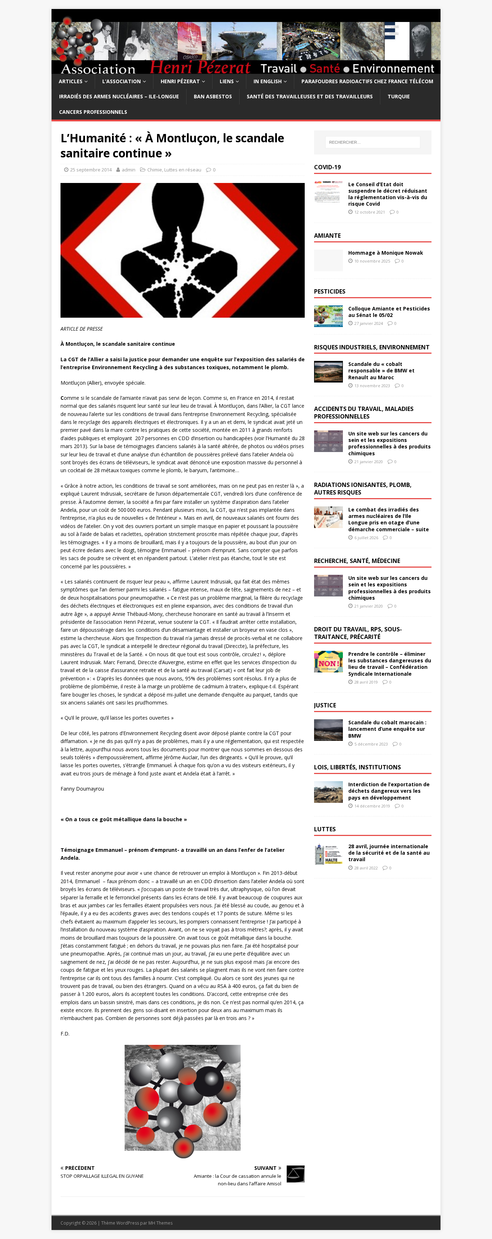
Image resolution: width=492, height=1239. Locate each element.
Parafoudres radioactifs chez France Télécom (367, 81)
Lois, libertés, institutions (357, 767)
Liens (227, 81)
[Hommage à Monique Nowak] (328, 266)
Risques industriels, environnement (372, 347)
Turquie (399, 96)
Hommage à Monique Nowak (385, 252)
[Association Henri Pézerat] (246, 69)
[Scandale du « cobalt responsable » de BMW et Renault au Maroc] (328, 378)
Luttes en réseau (182, 169)
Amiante (327, 236)
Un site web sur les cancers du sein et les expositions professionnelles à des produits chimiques (389, 443)
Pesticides (329, 291)
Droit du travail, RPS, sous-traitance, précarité (358, 633)
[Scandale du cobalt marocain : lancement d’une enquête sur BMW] (328, 736)
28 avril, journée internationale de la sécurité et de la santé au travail (389, 853)
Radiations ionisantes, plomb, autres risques (363, 488)
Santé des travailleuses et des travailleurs (310, 96)
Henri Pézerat (180, 81)
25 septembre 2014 (91, 169)
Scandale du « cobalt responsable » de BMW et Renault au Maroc (381, 370)
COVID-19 (327, 167)
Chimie (154, 169)
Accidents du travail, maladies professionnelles (363, 412)
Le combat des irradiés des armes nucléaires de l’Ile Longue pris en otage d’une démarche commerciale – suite (388, 519)
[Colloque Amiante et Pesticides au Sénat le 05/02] (328, 322)
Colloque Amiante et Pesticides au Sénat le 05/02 (389, 311)
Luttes (325, 829)
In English (268, 81)
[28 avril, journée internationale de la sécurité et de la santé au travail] (328, 860)
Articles (70, 81)
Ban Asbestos (213, 96)
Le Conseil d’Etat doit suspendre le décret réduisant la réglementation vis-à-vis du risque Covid (387, 194)
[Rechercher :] (373, 142)
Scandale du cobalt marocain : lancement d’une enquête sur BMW (387, 729)
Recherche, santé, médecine (357, 561)
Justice (325, 705)
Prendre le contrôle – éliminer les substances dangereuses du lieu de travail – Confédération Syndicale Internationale (389, 663)
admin (128, 169)
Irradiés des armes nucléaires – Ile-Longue (119, 96)
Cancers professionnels (93, 111)
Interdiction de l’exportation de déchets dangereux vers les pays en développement (389, 791)
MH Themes (160, 1223)
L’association (121, 81)
